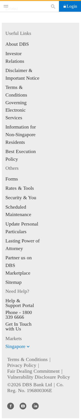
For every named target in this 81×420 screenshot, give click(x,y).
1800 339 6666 (18, 314)
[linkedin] (35, 405)
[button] (28, 346)
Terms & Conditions (27, 359)
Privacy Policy (21, 365)
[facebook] (10, 405)
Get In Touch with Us (18, 326)
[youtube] (23, 405)
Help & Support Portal (19, 303)
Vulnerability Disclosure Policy (38, 377)
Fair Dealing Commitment (33, 371)
